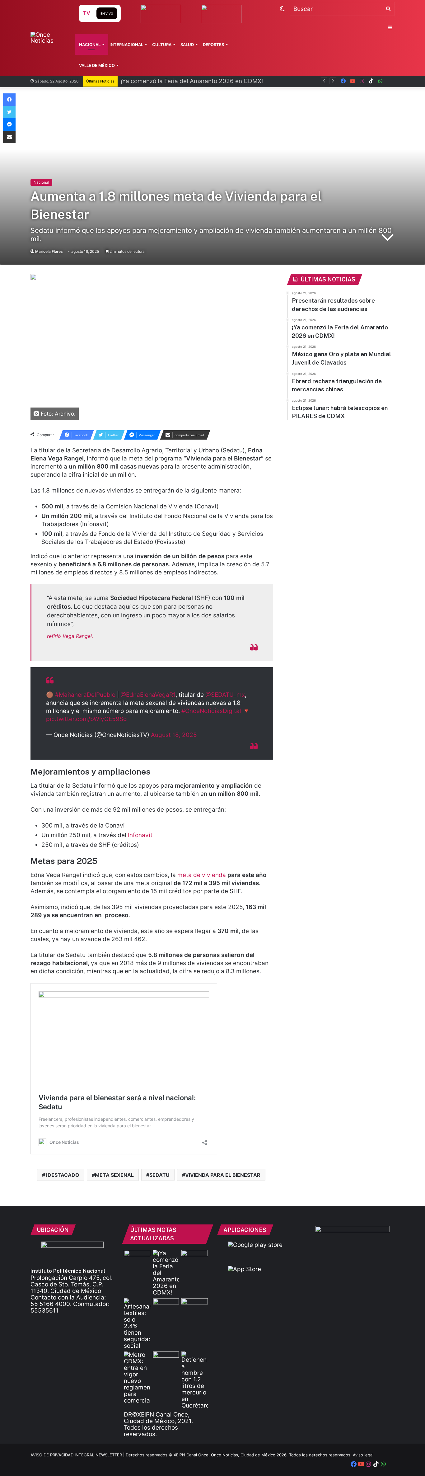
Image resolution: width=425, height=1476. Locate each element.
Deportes (213, 44)
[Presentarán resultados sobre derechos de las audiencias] (137, 1257)
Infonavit (140, 835)
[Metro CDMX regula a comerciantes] (137, 1377)
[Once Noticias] (48, 38)
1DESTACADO (62, 1175)
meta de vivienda (201, 875)
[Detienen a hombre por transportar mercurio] (194, 1380)
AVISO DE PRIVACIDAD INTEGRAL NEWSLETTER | (78, 1454)
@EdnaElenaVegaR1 (147, 694)
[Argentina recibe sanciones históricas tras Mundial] (166, 1358)
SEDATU (159, 1175)
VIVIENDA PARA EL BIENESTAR (222, 1175)
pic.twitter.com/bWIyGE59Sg (86, 719)
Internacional (126, 44)
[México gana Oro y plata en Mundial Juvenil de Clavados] (194, 1257)
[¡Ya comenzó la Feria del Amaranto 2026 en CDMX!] (166, 1273)
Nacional (89, 44)
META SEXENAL (114, 1175)
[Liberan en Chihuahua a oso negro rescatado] (194, 1305)
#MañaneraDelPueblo (85, 694)
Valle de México (97, 65)
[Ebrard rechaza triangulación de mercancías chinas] (166, 1305)
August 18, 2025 (174, 734)
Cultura (161, 44)
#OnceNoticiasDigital (211, 710)
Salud (187, 44)
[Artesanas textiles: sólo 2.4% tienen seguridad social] (137, 1323)
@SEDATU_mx (225, 694)
